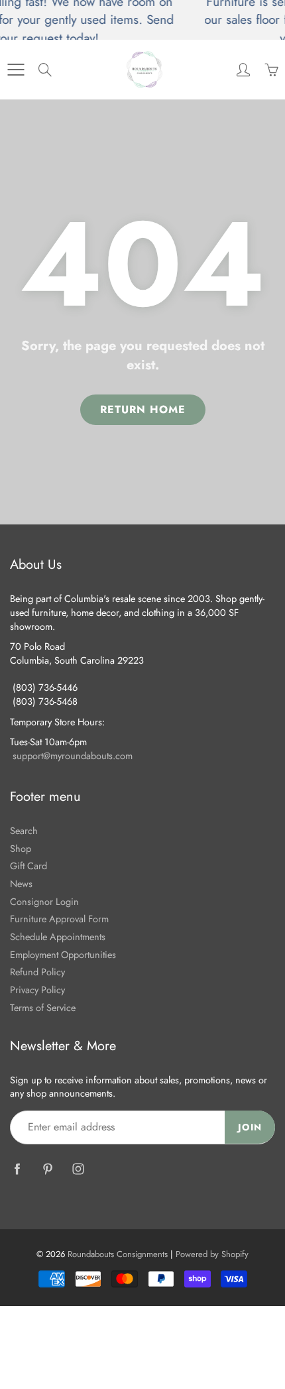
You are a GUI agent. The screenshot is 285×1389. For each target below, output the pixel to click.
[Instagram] (77, 1169)
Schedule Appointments (57, 936)
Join (250, 1127)
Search (24, 830)
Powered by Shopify (212, 1254)
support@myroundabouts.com (73, 755)
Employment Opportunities (63, 954)
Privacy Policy (37, 989)
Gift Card (28, 866)
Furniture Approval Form (59, 919)
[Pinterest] (47, 1169)
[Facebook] (16, 1169)
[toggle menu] (15, 70)
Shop (20, 848)
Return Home (143, 409)
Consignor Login (44, 901)
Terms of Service (43, 1007)
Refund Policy (37, 972)
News (21, 883)
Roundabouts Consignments (118, 1254)
